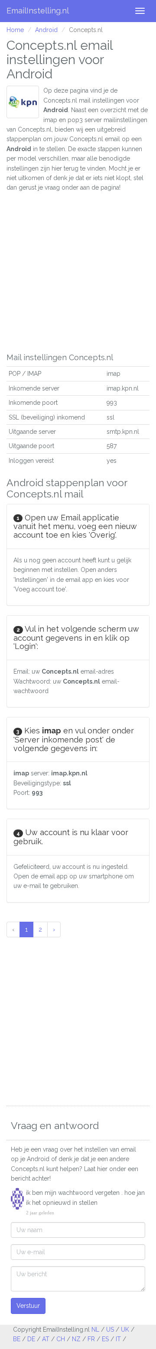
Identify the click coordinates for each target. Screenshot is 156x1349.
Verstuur (28, 1305)
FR (91, 1339)
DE (31, 1339)
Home (15, 29)
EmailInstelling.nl (37, 10)
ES (105, 1339)
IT (118, 1339)
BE (16, 1339)
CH (60, 1339)
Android (46, 29)
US (110, 1329)
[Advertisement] (78, 271)
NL (95, 1329)
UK (125, 1329)
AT (45, 1339)
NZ (76, 1339)
